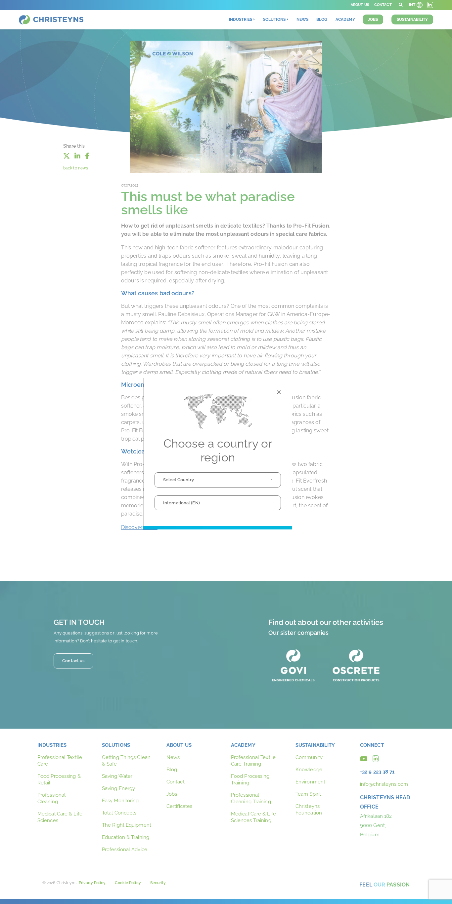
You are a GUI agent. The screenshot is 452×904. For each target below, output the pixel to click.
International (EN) (181, 502)
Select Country (178, 479)
